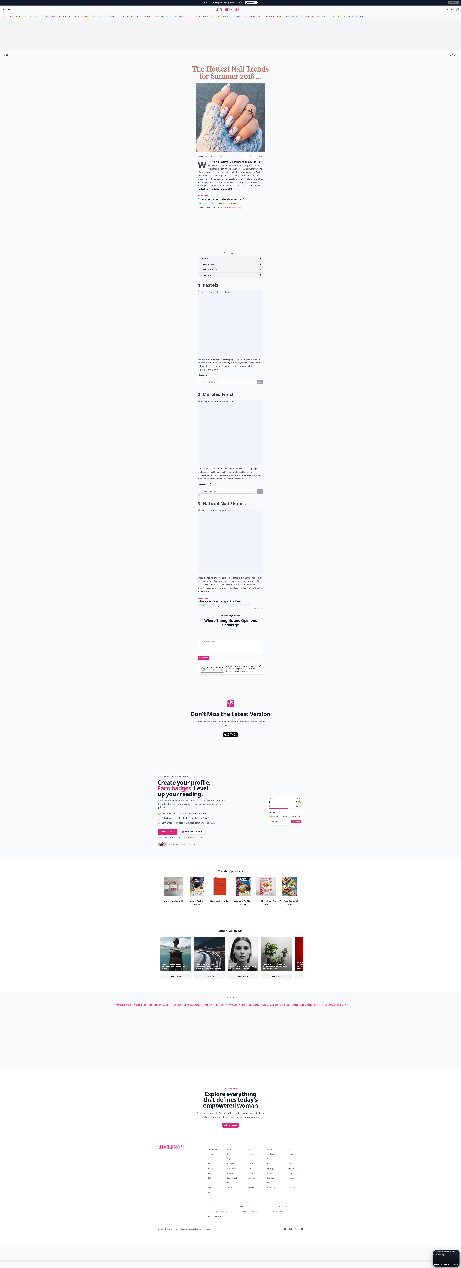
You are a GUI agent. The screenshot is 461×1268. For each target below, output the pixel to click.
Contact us (211, 1207)
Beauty (139, 16)
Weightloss (62, 16)
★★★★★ (454, 55)
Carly (202, 156)
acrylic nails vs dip (236, 1004)
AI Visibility (244, 1207)
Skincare (286, 16)
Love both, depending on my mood (210, 207)
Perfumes (359, 16)
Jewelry (205, 16)
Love (70, 16)
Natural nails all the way (207, 204)
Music (112, 16)
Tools (209, 1192)
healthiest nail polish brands (185, 1004)
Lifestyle (94, 16)
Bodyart (78, 16)
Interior (294, 16)
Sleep (339, 16)
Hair (218, 16)
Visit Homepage (230, 1125)
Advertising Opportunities (217, 1211)
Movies (85, 16)
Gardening (196, 16)
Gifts (11, 16)
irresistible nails (122, 1004)
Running (252, 16)
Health (155, 16)
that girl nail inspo (213, 1004)
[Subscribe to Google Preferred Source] (212, 669)
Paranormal (309, 16)
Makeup (173, 16)
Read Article (181, 977)
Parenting (130, 16)
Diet (345, 16)
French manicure (244, 606)
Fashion (225, 16)
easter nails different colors (306, 1004)
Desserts (19, 16)
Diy (301, 16)
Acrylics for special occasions (227, 204)
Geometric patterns (217, 606)
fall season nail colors (335, 1004)
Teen (245, 16)
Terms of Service (214, 1216)
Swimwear (163, 16)
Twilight (260, 16)
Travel (54, 16)
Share (259, 156)
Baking (324, 16)
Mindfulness (270, 16)
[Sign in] (458, 10)
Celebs (332, 16)
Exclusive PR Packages (249, 1211)
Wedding (147, 16)
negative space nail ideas (275, 1004)
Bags (317, 16)
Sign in (203, 837)
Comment (203, 658)
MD (221, 156)
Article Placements (280, 1207)
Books (181, 16)
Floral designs (203, 606)
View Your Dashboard (194, 831)
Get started (296, 822)
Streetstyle (120, 16)
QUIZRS (261, 210)
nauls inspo (140, 1004)
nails (5, 55)
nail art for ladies (158, 1004)
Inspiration (45, 16)
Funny (351, 16)
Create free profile (167, 831)
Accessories (104, 16)
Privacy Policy (278, 1211)
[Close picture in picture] (435, 1252)
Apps (232, 16)
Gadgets (36, 16)
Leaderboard (273, 822)
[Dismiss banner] (260, 666)
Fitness (187, 16)
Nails (279, 16)
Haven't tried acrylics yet (233, 207)
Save (249, 156)
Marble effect (231, 606)
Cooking (28, 16)
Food (212, 16)
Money (5, 16)
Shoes (239, 16)
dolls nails (254, 1004)
